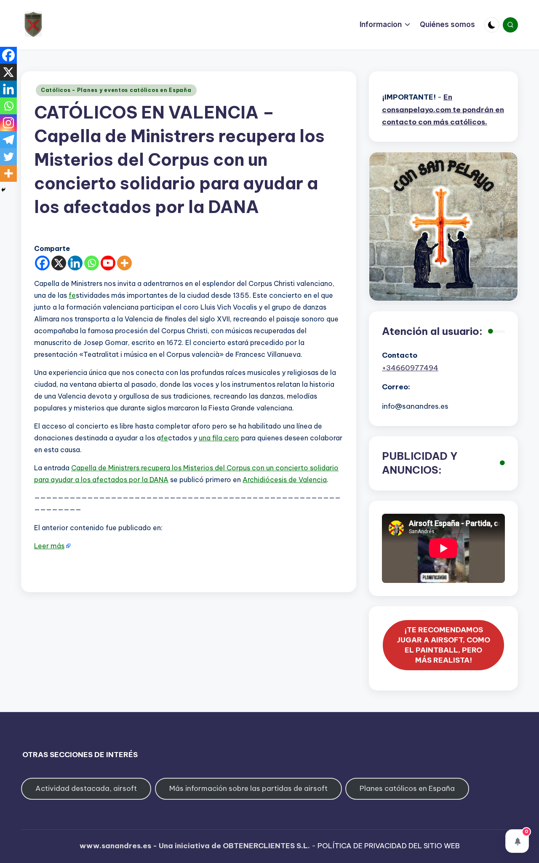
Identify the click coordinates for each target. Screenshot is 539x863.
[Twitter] (8, 156)
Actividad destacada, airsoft (86, 788)
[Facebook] (42, 263)
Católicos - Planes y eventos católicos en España (116, 90)
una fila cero (219, 438)
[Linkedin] (75, 263)
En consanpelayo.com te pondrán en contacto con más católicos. (443, 109)
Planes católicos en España (407, 788)
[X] (58, 263)
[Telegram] (8, 139)
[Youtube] (108, 263)
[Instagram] (8, 122)
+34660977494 (410, 367)
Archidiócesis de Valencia (285, 479)
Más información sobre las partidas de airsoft (248, 788)
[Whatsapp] (91, 263)
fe (72, 295)
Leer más (49, 546)
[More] (124, 263)
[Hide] (3, 189)
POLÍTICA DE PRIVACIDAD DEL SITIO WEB (389, 845)
